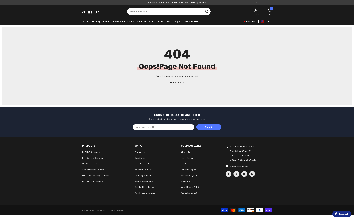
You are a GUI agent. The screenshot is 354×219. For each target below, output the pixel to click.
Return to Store (177, 82)
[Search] (169, 11)
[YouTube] (244, 174)
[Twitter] (236, 174)
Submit (209, 127)
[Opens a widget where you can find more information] (341, 214)
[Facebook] (228, 174)
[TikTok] (252, 174)
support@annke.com (239, 166)
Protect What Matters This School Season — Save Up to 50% (177, 2)
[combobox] (165, 11)
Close (257, 3)
